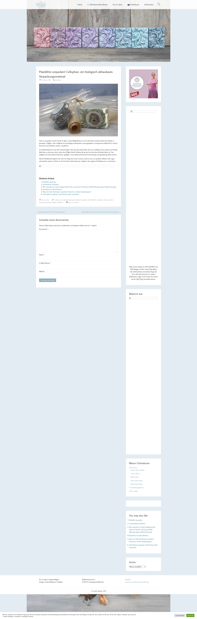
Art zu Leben (117, 4)
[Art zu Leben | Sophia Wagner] (41, 4)
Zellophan (60, 202)
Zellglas (54, 202)
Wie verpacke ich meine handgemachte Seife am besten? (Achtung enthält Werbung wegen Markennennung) (79, 187)
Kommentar (43, 229)
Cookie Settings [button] (180, 615)
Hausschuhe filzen (137, 481)
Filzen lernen (133, 468)
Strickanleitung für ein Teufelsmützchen (50, 212)
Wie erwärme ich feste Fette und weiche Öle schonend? (101, 212)
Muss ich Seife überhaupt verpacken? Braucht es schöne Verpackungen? (67, 192)
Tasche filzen (135, 474)
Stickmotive (148, 4)
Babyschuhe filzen (137, 484)
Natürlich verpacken (49, 182)
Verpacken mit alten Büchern (52, 189)
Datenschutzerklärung (141, 582)
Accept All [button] (190, 615)
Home (80, 4)
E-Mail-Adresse (45, 263)
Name (41, 255)
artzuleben (58, 80)
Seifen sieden (133, 491)
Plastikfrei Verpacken (80, 200)
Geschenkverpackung (67, 200)
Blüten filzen (135, 477)
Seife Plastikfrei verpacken (95, 200)
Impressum (129, 582)
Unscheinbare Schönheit (51, 184)
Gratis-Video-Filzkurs (138, 470)
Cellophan (57, 200)
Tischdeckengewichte (136, 488)
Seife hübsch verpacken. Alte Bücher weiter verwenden (61, 194)
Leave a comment (73, 202)
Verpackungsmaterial (45, 202)
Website (42, 271)
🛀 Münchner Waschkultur (97, 4)
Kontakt (128, 579)
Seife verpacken (108, 200)
